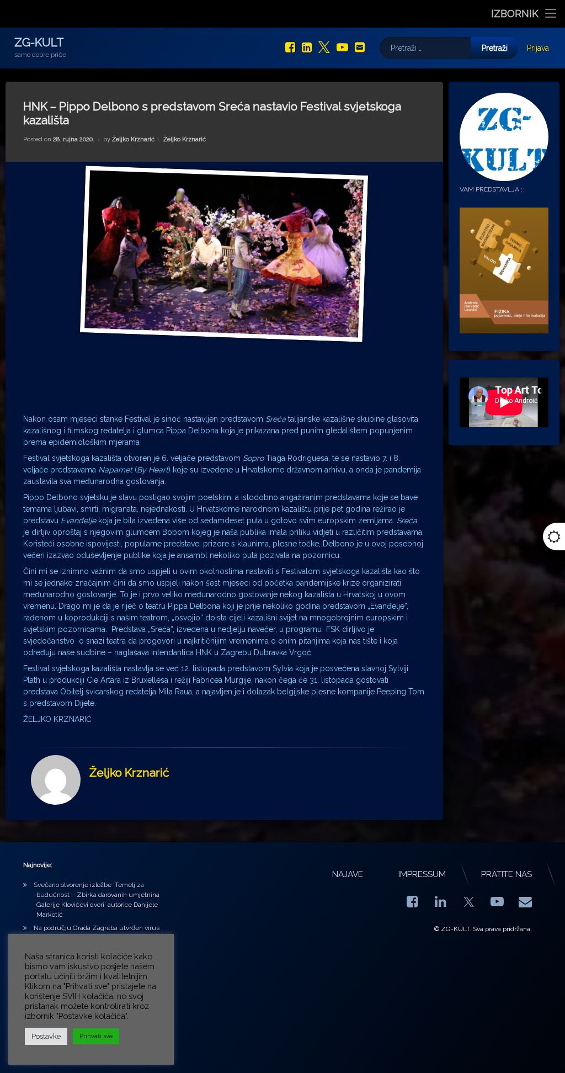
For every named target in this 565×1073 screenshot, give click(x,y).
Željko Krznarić (133, 139)
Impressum (422, 874)
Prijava (538, 48)
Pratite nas (506, 874)
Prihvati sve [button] (96, 1036)
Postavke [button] (46, 1036)
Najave (347, 874)
